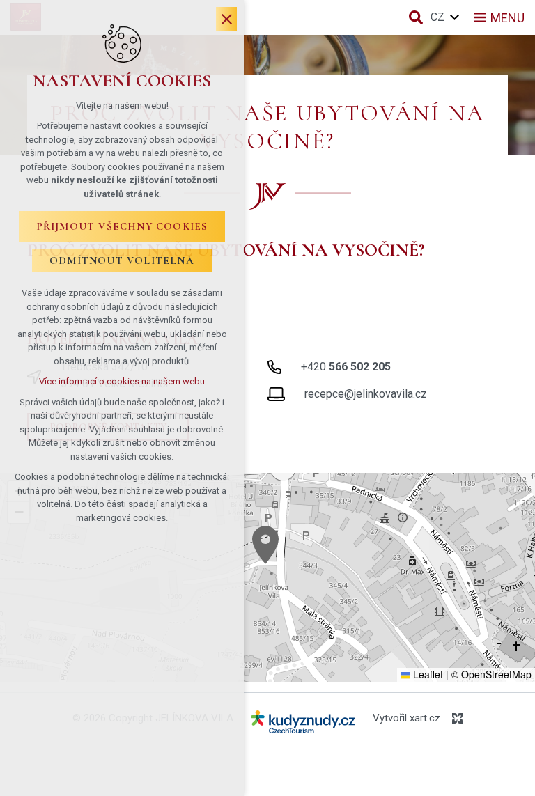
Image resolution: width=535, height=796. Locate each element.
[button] (265, 545)
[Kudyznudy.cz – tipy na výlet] (303, 724)
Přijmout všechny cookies (122, 226)
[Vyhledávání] (416, 17)
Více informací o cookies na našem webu (122, 381)
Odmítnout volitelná (121, 260)
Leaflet (426, 674)
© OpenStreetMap (491, 674)
